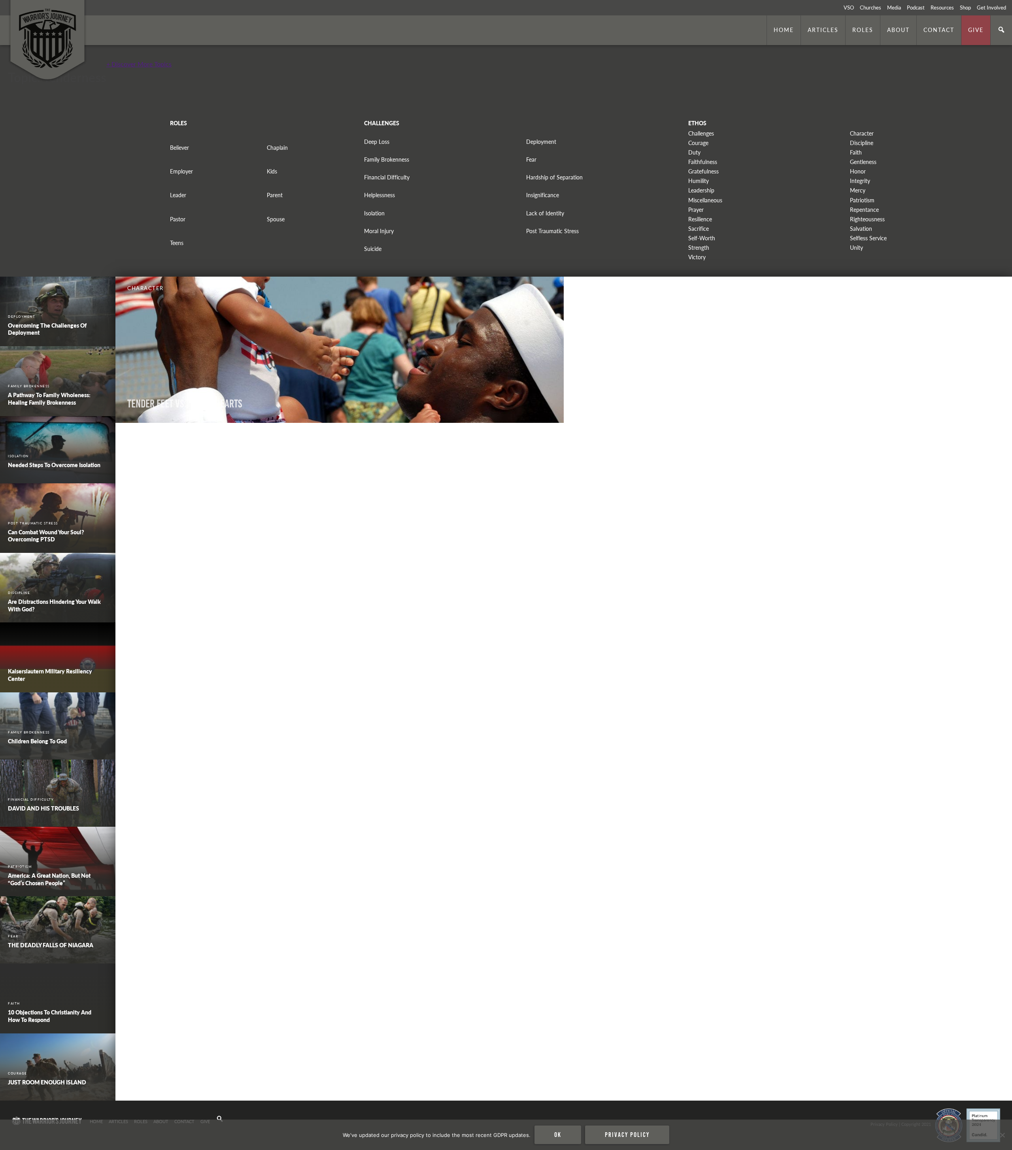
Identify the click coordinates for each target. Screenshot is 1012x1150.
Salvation (861, 228)
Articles (823, 30)
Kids (272, 171)
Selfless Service (868, 238)
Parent (275, 195)
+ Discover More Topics (139, 63)
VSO (849, 7)
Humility (698, 181)
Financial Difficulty (387, 177)
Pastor (177, 219)
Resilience (700, 219)
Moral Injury (379, 231)
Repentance (864, 209)
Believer (179, 147)
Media (894, 7)
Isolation (374, 213)
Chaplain (277, 147)
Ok (557, 1134)
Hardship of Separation (554, 177)
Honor (858, 171)
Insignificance (542, 195)
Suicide (372, 249)
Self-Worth (701, 238)
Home (784, 30)
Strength (698, 247)
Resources (942, 7)
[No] (1002, 1135)
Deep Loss (376, 141)
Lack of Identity (545, 213)
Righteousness (867, 219)
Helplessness (379, 195)
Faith (856, 152)
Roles (862, 30)
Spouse (276, 219)
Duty (694, 152)
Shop (965, 7)
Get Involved (991, 7)
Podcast (916, 7)
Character (862, 133)
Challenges (701, 133)
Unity (856, 247)
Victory (697, 257)
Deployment (541, 141)
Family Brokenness (386, 159)
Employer (181, 171)
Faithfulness (702, 162)
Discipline (861, 143)
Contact (938, 30)
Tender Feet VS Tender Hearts (184, 404)
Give (976, 30)
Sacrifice (698, 228)
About (898, 30)
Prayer (696, 209)
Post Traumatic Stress (552, 231)
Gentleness (863, 162)
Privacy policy (627, 1134)
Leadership (701, 190)
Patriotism (862, 200)
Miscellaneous (705, 200)
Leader (178, 195)
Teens (176, 243)
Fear (531, 159)
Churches (870, 7)
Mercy (857, 190)
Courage (698, 143)
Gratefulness (703, 171)
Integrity (860, 181)
